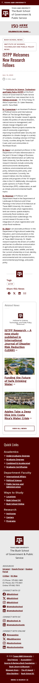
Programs (10, 521)
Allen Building (12, 673)
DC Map (14, 576)
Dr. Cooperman (9, 109)
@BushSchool (12, 594)
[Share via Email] (24, 294)
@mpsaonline (13, 635)
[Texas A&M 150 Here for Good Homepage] (19, 26)
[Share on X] (14, 294)
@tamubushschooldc (16, 625)
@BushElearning (14, 639)
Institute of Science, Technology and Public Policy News (19, 46)
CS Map (6, 576)
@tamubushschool (15, 606)
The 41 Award (27, 670)
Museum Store (12, 670)
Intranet (6, 569)
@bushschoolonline (15, 647)
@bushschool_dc (14, 621)
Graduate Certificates (16, 467)
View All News (19, 428)
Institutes (11, 513)
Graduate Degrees (15, 459)
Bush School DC (13, 500)
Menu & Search (18, 680)
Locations (11, 496)
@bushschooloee (14, 643)
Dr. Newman (8, 196)
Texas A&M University (15, 3)
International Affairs (16, 476)
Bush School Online (15, 504)
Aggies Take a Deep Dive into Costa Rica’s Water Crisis (18, 415)
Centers (10, 517)
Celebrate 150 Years (18, 31)
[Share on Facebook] (9, 294)
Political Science (14, 480)
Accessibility (26, 659)
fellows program (10, 100)
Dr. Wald (6, 229)
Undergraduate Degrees (18, 455)
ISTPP (10, 284)
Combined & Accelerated (18, 463)
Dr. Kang (6, 150)
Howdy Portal (18, 569)
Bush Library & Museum (19, 666)
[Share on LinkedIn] (19, 294)
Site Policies (12, 659)
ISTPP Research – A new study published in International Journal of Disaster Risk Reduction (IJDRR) (18, 340)
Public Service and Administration (15, 485)
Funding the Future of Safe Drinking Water (18, 381)
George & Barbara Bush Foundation (19, 663)
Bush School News (13, 40)
